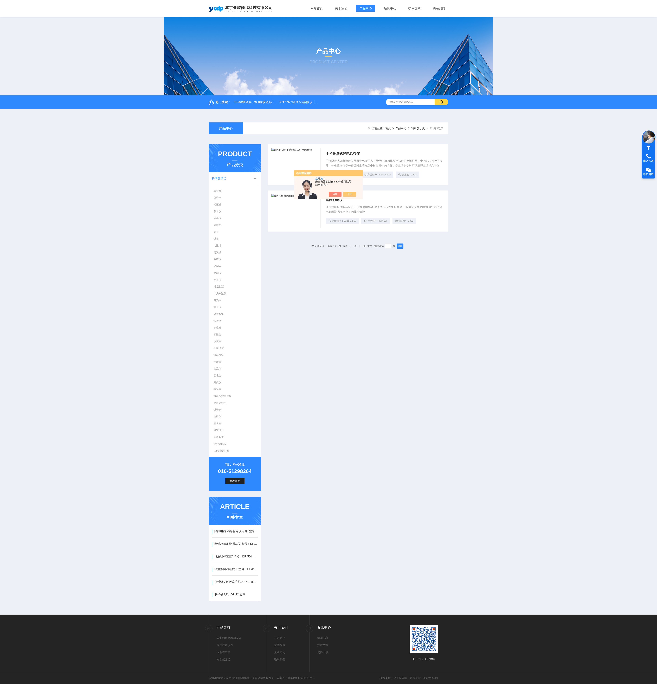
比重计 (217, 245)
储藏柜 (217, 224)
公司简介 (279, 637)
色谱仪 (217, 259)
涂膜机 (217, 327)
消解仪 (217, 416)
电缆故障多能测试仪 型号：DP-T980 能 (236, 543)
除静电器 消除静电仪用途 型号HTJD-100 (236, 531)
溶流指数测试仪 (222, 395)
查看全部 (235, 480)
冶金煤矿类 (223, 652)
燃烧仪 (217, 272)
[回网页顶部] (648, 148)
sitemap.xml (430, 677)
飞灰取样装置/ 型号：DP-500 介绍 (236, 556)
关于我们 (341, 8)
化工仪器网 (400, 677)
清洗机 (217, 252)
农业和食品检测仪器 (229, 637)
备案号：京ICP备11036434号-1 (296, 677)
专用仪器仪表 (225, 645)
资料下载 (322, 652)
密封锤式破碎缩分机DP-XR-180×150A (236, 581)
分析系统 (219, 313)
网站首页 (317, 8)
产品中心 (365, 8)
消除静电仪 (220, 443)
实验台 (217, 334)
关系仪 (217, 368)
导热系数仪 (220, 293)
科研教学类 (418, 128)
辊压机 (217, 204)
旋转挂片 (219, 430)
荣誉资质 (279, 645)
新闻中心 (390, 8)
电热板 (217, 300)
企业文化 (279, 652)
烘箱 (216, 238)
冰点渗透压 (220, 402)
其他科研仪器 (221, 450)
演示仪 (217, 211)
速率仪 (217, 279)
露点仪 (217, 382)
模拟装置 (219, 286)
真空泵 (217, 190)
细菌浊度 (219, 348)
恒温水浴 (219, 354)
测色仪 (217, 307)
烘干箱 (217, 409)
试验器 (217, 320)
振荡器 (217, 389)
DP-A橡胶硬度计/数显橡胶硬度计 (254, 102)
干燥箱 (217, 361)
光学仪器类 (223, 659)
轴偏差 (217, 266)
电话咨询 (648, 160)
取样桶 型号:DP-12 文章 (229, 594)
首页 (388, 128)
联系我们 (439, 8)
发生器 (217, 423)
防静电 (217, 197)
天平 (216, 231)
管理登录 (415, 677)
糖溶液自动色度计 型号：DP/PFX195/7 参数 (236, 569)
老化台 (217, 375)
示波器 (217, 341)
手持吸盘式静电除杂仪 (343, 153)
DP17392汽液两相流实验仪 (295, 102)
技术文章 (414, 8)
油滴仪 (217, 218)
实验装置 (219, 437)
